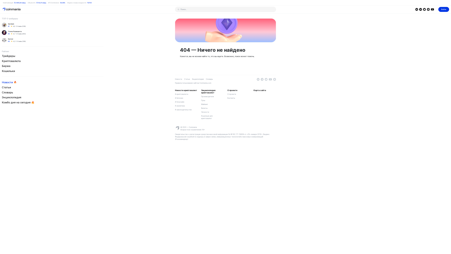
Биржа (6, 65)
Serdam (11, 24)
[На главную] (11, 9)
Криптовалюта (11, 61)
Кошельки (8, 71)
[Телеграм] (420, 9)
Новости (7, 82)
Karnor (10, 39)
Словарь (7, 92)
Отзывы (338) (21, 26)
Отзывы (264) (21, 34)
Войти (443, 9)
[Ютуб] (432, 9)
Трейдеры (8, 56)
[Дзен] (428, 9)
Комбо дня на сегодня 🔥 (18, 102)
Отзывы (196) (21, 41)
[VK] (416, 9)
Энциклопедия (11, 97)
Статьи (6, 87)
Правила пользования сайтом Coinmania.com (193, 83)
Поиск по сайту (178, 9)
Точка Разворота (15, 31)
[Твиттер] (424, 9)
